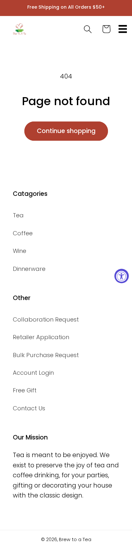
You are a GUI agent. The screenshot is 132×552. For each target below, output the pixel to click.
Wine (19, 251)
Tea (18, 215)
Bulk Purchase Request (46, 355)
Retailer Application (41, 337)
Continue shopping (66, 131)
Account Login (33, 373)
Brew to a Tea (75, 539)
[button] (123, 29)
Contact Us (29, 408)
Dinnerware (29, 269)
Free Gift (25, 390)
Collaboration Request (46, 319)
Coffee (23, 233)
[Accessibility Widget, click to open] (121, 276)
